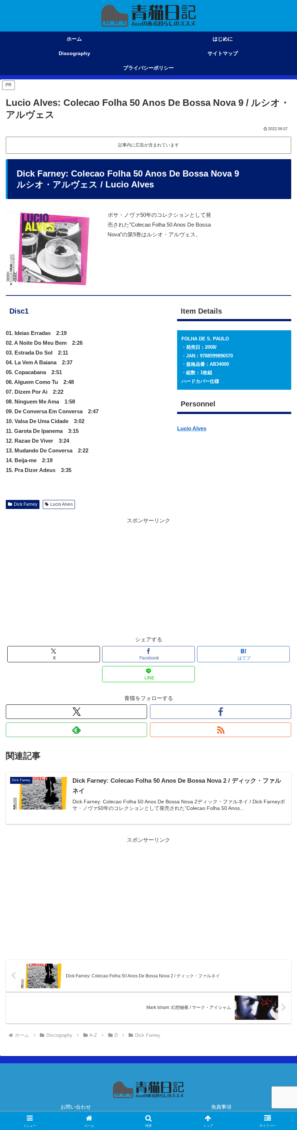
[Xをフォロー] (76, 711)
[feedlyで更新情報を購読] (76, 730)
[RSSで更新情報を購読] (220, 730)
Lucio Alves (191, 428)
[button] (274, 938)
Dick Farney (25, 504)
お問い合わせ (75, 1107)
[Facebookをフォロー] (220, 711)
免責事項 (221, 1107)
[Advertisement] (148, 576)
